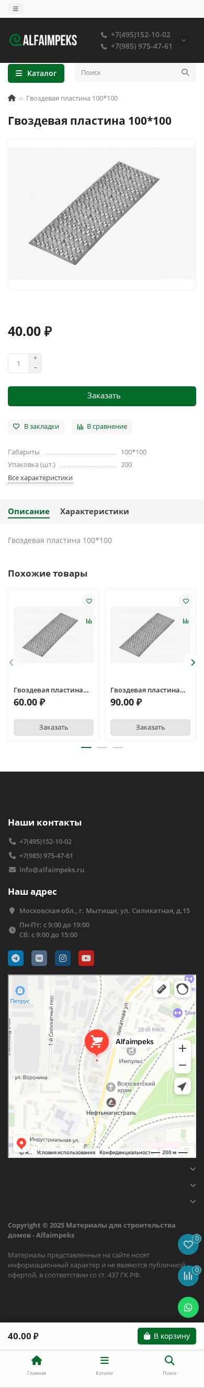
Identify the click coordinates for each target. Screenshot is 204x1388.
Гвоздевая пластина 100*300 (145, 690)
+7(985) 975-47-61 (142, 46)
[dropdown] (16, 9)
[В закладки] (89, 600)
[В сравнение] (89, 620)
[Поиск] (185, 72)
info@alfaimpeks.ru (51, 869)
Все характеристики (40, 477)
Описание (29, 511)
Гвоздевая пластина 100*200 (48, 690)
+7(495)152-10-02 (141, 34)
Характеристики (94, 511)
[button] (11, 662)
